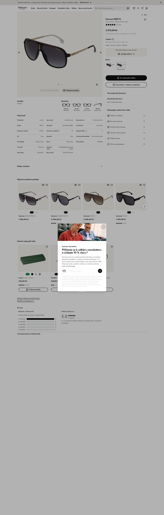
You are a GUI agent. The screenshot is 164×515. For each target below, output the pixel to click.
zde (73, 266)
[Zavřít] (103, 227)
